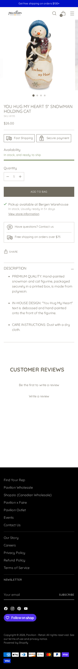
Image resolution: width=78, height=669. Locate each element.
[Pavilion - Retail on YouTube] (26, 609)
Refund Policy (14, 560)
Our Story (11, 538)
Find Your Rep (14, 480)
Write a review (39, 396)
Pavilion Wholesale (18, 487)
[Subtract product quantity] (7, 176)
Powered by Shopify (16, 642)
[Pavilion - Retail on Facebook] (6, 609)
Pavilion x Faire (15, 502)
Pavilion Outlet (15, 510)
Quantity (10, 168)
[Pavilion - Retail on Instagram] (12, 609)
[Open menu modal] (72, 13)
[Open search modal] (54, 13)
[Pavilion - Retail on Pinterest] (19, 609)
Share (13, 251)
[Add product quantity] (20, 176)
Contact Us (12, 525)
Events (9, 517)
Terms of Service (17, 568)
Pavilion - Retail (35, 634)
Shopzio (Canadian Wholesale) (28, 495)
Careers (10, 545)
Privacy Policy (14, 553)
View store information (23, 214)
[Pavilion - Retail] (15, 13)
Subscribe (66, 594)
